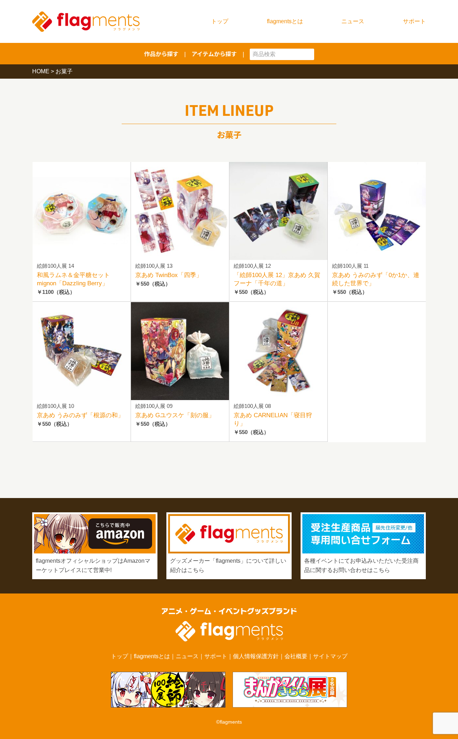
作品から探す (161, 53)
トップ (219, 21)
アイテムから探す (214, 53)
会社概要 (295, 656)
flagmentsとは (285, 21)
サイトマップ (330, 656)
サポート (414, 21)
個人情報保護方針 (256, 656)
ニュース (352, 21)
